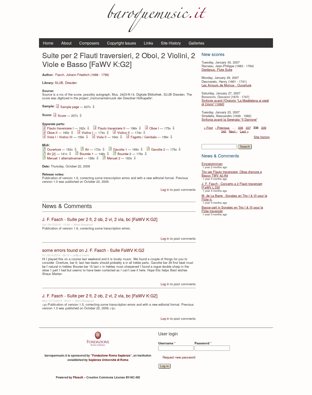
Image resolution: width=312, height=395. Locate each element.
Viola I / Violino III (59, 137)
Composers (89, 43)
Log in (165, 189)
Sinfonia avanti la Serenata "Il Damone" (229, 119)
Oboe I (154, 128)
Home (48, 43)
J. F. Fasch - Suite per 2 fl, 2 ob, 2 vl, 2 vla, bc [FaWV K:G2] (99, 219)
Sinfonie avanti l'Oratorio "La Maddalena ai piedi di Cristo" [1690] (235, 102)
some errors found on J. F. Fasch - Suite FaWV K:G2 (93, 250)
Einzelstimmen (212, 163)
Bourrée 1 (86, 153)
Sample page (69, 106)
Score (62, 115)
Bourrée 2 (124, 153)
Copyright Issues (121, 43)
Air (87, 149)
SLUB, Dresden (66, 82)
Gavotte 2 (158, 149)
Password (203, 343)
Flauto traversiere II (111, 128)
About (66, 43)
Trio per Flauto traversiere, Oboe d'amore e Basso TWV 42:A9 (232, 173)
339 (263, 127)
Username (167, 343)
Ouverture (54, 149)
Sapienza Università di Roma (108, 360)
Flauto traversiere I (60, 128)
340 (223, 131)
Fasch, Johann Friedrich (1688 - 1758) (82, 74)
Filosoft (78, 377)
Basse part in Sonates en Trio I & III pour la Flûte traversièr (232, 209)
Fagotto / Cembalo (144, 137)
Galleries (196, 43)
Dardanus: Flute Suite (217, 69)
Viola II (102, 137)
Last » (244, 131)
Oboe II (52, 132)
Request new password (179, 357)
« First (208, 127)
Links (148, 43)
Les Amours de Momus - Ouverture (226, 85)
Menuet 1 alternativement (65, 158)
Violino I (87, 132)
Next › (233, 131)
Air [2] (51, 153)
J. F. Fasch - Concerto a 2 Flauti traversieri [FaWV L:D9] (232, 185)
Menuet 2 (113, 158)
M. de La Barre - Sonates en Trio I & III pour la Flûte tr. (234, 197)
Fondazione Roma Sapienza (111, 355)
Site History (171, 43)
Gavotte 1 (120, 149)
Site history (262, 137)
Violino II (123, 132)
